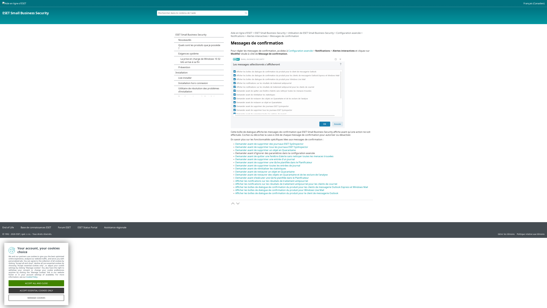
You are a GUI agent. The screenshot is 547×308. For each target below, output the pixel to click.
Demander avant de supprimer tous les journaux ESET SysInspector (271, 147)
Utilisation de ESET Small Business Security (311, 33)
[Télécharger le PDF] (367, 41)
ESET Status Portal (87, 227)
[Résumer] (371, 41)
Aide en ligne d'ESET (241, 33)
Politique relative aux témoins (531, 234)
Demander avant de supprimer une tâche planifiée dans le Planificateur (273, 162)
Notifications (238, 36)
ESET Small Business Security (25, 13)
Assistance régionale (115, 227)
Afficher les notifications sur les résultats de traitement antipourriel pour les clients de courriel (286, 184)
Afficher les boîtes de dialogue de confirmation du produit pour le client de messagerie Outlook (286, 193)
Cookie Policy (31, 277)
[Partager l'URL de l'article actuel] (362, 41)
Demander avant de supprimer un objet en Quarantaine (265, 150)
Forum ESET (64, 227)
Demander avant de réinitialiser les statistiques (260, 168)
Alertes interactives (257, 36)
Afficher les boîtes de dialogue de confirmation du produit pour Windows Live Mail (279, 190)
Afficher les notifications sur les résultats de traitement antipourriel (271, 181)
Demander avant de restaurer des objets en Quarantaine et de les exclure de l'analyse (281, 174)
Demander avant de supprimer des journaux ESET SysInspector (269, 143)
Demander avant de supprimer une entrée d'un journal (265, 159)
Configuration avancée (348, 33)
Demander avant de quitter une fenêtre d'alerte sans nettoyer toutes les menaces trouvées (284, 156)
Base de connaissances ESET (36, 227)
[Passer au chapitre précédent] (233, 203)
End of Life (8, 227)
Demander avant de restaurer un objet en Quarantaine (265, 171)
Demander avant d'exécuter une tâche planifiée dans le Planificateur (272, 177)
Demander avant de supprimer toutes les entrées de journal (267, 165)
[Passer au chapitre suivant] (238, 203)
